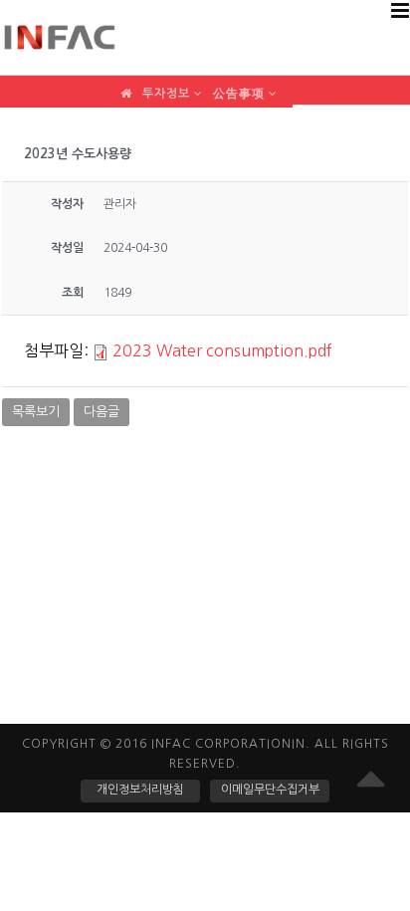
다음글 (101, 411)
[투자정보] (172, 85)
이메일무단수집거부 (270, 790)
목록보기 (36, 411)
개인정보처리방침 (140, 790)
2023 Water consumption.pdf (222, 350)
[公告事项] (245, 85)
